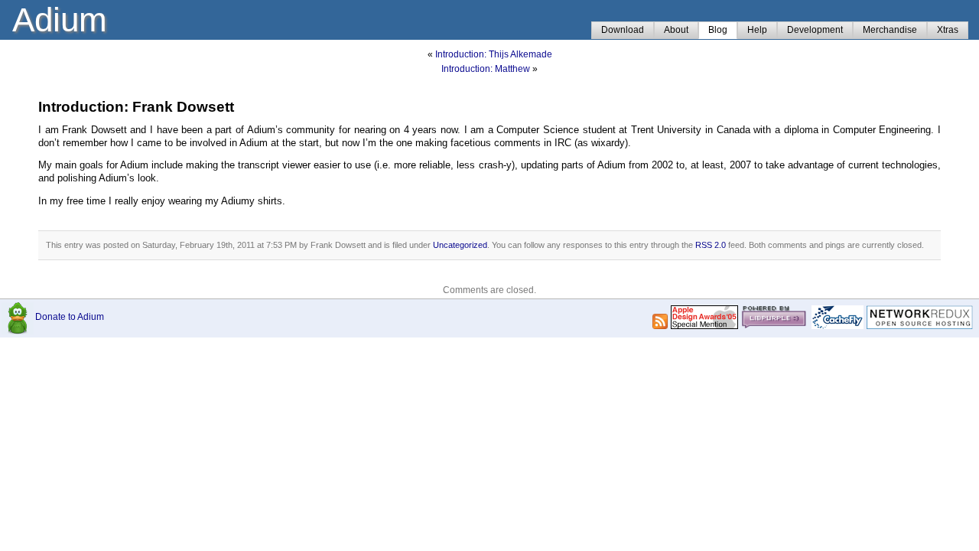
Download (622, 29)
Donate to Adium (69, 316)
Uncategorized (460, 244)
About (676, 29)
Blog (717, 29)
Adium (59, 19)
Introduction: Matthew (485, 69)
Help (757, 29)
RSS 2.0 (710, 244)
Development (815, 29)
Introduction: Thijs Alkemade (493, 54)
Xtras (947, 29)
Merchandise (890, 29)
